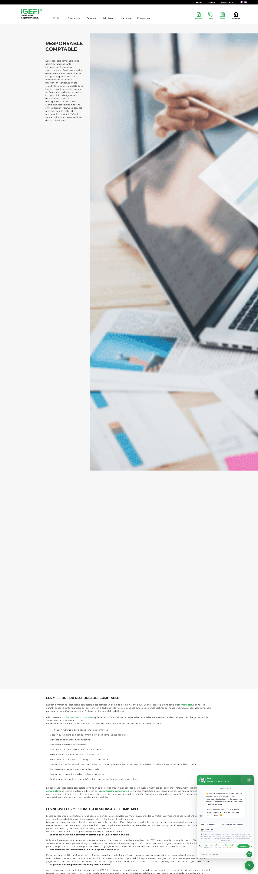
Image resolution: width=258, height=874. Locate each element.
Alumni (199, 2)
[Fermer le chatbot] (249, 780)
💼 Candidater (207, 829)
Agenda (222, 18)
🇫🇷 (241, 2)
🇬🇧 (245, 2)
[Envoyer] (249, 854)
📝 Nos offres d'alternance (232, 825)
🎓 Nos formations (208, 825)
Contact (211, 2)
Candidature (235, 18)
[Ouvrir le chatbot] (249, 865)
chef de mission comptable (79, 717)
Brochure (198, 18)
